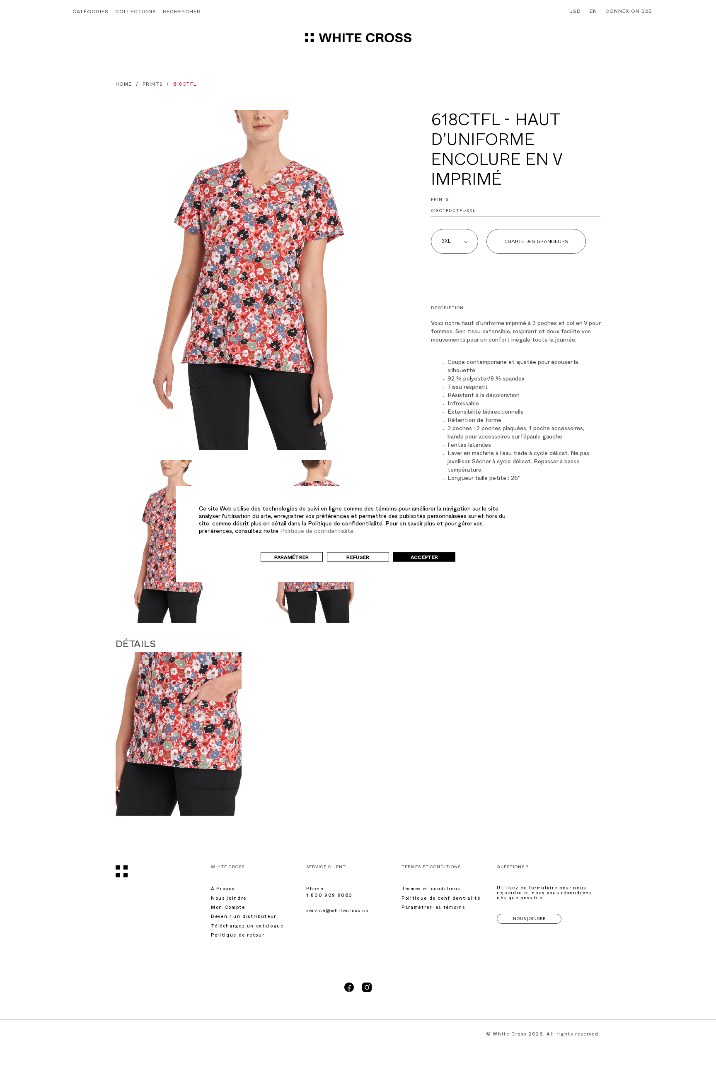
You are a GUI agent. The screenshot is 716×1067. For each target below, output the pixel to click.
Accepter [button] (424, 557)
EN (593, 12)
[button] (182, 12)
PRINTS (440, 200)
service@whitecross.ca (337, 911)
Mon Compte (228, 908)
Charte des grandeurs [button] (536, 241)
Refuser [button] (358, 557)
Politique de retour (237, 936)
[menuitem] (573, 12)
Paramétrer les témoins (433, 908)
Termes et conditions (431, 890)
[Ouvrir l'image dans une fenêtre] (246, 280)
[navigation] (358, 41)
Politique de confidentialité (316, 531)
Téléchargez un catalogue (247, 927)
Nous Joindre (529, 918)
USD (575, 12)
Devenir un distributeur (243, 917)
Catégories (91, 12)
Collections (135, 12)
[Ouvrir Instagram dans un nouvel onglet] (367, 991)
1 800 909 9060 (329, 896)
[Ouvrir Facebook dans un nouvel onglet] (349, 991)
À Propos (223, 890)
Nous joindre (229, 899)
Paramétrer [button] (291, 557)
